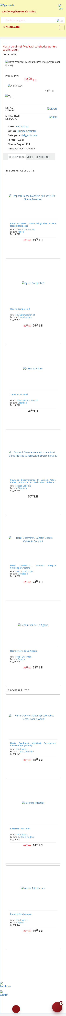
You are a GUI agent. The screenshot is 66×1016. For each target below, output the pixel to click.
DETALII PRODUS (17, 156)
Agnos (21, 231)
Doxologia (23, 573)
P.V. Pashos (22, 126)
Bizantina (22, 402)
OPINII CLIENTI (42, 156)
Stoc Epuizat (35, 336)
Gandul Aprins (25, 317)
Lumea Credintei (27, 130)
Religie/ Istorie (29, 135)
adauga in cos (37, 250)
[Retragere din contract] (16, 1009)
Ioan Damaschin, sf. (25, 314)
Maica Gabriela (23, 485)
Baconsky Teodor (25, 571)
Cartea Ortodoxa (26, 837)
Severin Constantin (25, 229)
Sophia (21, 659)
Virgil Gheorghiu (23, 656)
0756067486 (11, 27)
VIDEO (30, 156)
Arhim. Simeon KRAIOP (27, 400)
